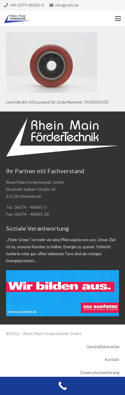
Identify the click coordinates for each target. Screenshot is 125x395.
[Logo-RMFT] (17, 18)
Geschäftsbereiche (102, 346)
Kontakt (112, 359)
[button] (118, 18)
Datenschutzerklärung (99, 372)
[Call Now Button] (62, 386)
